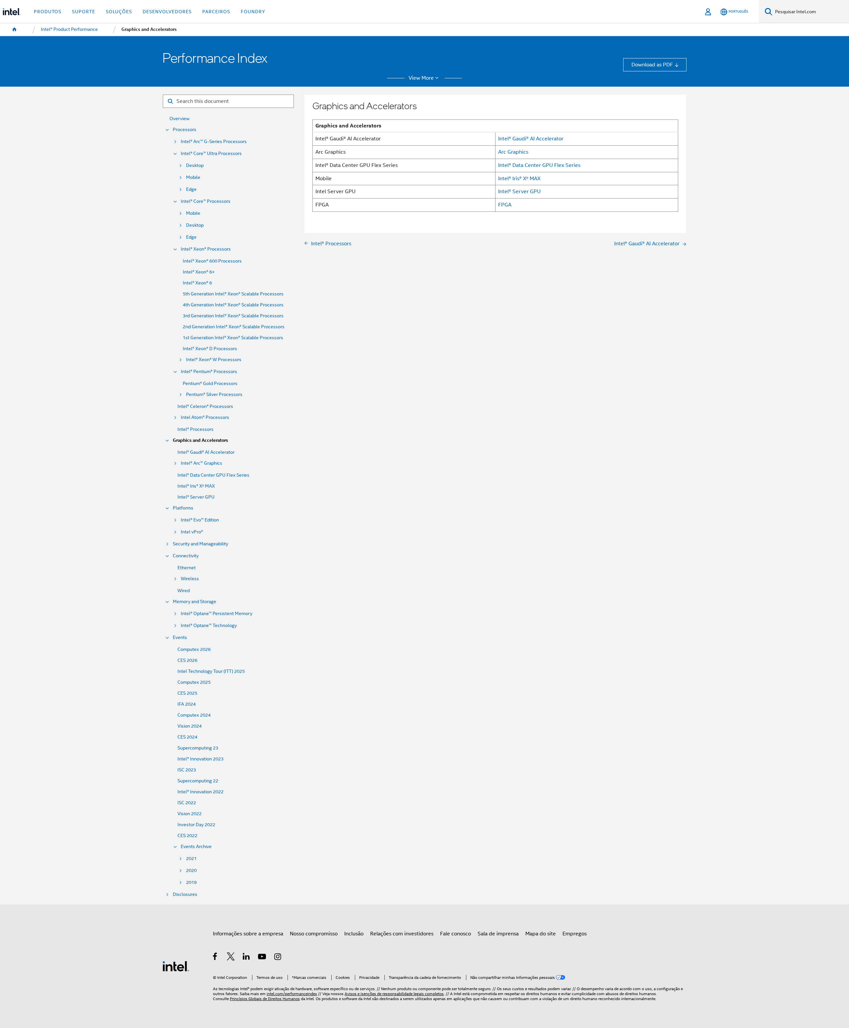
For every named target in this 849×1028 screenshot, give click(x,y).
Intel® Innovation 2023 (200, 759)
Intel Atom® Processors (205, 417)
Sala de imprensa (498, 933)
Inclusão (353, 933)
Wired (183, 590)
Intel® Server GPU (196, 497)
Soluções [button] (119, 12)
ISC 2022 (186, 803)
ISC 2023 (186, 770)
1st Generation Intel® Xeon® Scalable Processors (233, 338)
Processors (184, 129)
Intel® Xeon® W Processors (213, 359)
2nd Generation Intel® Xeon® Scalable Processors (234, 327)
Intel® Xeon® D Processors (210, 349)
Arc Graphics (513, 151)
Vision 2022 (189, 814)
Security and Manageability (200, 544)
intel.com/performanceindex (292, 993)
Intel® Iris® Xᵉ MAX (196, 486)
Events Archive (196, 846)
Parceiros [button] (216, 12)
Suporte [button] (83, 12)
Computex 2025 (194, 682)
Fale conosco (455, 933)
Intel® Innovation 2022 (200, 792)
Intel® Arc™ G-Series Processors (214, 141)
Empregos (574, 933)
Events (180, 637)
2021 (191, 858)
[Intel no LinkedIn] (246, 957)
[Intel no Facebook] (215, 957)
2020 (191, 870)
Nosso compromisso (314, 933)
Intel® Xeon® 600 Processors (212, 261)
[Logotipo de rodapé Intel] (176, 965)
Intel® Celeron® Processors (205, 406)
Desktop (195, 165)
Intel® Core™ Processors (205, 201)
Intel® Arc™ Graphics (201, 463)
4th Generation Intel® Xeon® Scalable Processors (233, 305)
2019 (191, 882)
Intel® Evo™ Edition (200, 520)
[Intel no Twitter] (231, 957)
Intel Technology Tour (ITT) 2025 (211, 671)
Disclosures (185, 894)
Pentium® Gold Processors (210, 383)
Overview (179, 118)
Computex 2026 (194, 649)
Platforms (183, 508)
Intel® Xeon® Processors (206, 249)
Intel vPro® (192, 532)
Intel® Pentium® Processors (209, 371)
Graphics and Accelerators (200, 440)
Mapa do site (540, 933)
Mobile (193, 177)
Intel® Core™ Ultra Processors (211, 153)
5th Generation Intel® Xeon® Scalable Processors (233, 294)
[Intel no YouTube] (262, 957)
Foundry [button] (253, 12)
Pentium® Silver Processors (214, 394)
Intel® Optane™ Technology (209, 625)
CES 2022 (187, 835)
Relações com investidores (401, 933)
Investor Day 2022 (196, 825)
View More (421, 78)
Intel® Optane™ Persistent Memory (216, 613)
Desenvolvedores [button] (167, 12)
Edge (191, 189)
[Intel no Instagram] (278, 957)
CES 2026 (187, 660)
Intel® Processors (195, 429)
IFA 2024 (186, 704)
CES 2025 (187, 693)
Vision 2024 (189, 726)
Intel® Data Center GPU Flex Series (213, 475)
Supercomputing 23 (197, 748)
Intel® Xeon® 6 (197, 283)
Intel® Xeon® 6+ (199, 272)
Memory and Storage (194, 601)
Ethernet (186, 568)
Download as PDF (652, 64)
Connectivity (186, 556)
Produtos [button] (47, 12)
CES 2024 (187, 737)
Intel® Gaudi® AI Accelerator (205, 452)
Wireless (190, 579)
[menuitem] (14, 30)
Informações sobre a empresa (248, 933)
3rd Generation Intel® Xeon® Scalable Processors (233, 316)
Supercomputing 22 (197, 781)
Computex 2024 (194, 715)
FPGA (504, 204)
